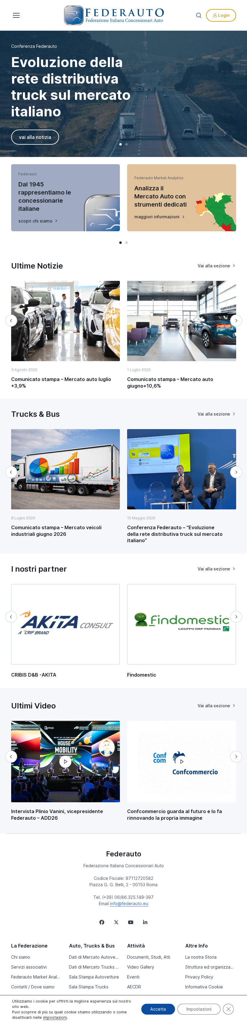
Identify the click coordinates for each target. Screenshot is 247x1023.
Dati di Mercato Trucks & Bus (94, 966)
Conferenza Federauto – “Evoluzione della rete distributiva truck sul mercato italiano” (175, 533)
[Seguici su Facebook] (102, 922)
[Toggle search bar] (199, 15)
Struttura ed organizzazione (210, 966)
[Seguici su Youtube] (131, 922)
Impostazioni (198, 1009)
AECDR (134, 986)
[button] (120, 144)
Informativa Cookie (204, 986)
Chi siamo (20, 957)
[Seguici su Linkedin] (145, 922)
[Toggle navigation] (15, 15)
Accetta (158, 1009)
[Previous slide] (11, 321)
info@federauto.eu (129, 903)
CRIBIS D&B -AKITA (33, 675)
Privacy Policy (199, 976)
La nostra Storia (201, 957)
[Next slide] (236, 321)
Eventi (133, 976)
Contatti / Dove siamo (33, 986)
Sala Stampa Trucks (88, 986)
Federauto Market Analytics (36, 976)
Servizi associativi (29, 966)
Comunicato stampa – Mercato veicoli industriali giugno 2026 (56, 530)
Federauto (123, 854)
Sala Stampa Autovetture (94, 976)
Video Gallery (140, 966)
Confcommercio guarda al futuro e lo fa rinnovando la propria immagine (174, 814)
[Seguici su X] (116, 922)
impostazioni (55, 1017)
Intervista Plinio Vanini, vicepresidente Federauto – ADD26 (57, 814)
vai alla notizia (35, 137)
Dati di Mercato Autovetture (94, 957)
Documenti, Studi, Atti (148, 957)
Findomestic (141, 675)
